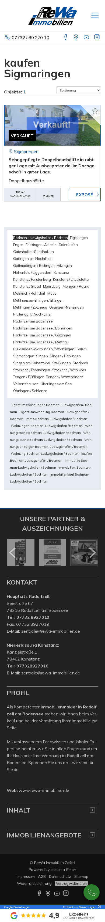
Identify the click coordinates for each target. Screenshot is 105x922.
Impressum (26, 876)
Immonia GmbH (63, 869)
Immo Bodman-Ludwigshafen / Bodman (57, 419)
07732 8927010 (91, 892)
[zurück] (13, 552)
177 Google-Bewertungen (78, 918)
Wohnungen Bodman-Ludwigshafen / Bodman (47, 426)
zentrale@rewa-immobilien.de (50, 631)
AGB (42, 876)
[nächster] (92, 552)
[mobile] (95, 15)
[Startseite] (52, 15)
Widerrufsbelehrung (34, 883)
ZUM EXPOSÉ (85, 194)
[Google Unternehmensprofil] (76, 37)
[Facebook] (66, 37)
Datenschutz (60, 876)
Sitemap (81, 876)
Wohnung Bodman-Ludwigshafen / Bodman (45, 453)
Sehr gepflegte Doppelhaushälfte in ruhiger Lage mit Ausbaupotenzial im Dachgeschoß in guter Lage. (52, 165)
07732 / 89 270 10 (30, 37)
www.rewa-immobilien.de (44, 790)
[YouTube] (87, 37)
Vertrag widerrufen (71, 883)
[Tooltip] (98, 907)
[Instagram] (97, 37)
